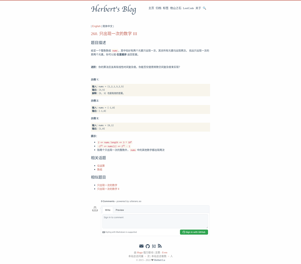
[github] (147, 246)
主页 (151, 8)
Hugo (140, 252)
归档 (158, 8)
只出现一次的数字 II (108, 189)
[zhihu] (154, 246)
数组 (99, 169)
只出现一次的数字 (107, 185)
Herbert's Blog (113, 9)
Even (164, 252)
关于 (198, 8)
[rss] (159, 246)
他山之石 (175, 8)
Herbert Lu (159, 260)
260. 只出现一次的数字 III (114, 33)
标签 (166, 8)
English (96, 26)
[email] (141, 246)
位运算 (101, 165)
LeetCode (188, 8)
